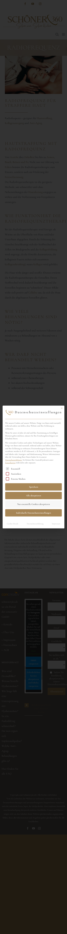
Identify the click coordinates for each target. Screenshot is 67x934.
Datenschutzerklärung (13, 460)
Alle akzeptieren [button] (33, 495)
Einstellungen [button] (10, 463)
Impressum (56, 524)
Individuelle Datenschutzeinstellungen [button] (33, 512)
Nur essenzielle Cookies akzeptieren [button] (33, 504)
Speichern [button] (33, 487)
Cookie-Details (12, 524)
